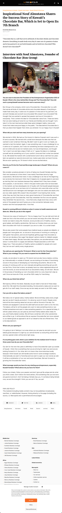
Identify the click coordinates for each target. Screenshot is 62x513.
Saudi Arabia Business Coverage (13, 453)
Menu (4, 3)
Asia (33, 448)
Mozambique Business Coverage (13, 482)
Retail (31, 408)
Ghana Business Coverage (11, 467)
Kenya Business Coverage (11, 472)
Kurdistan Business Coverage (12, 445)
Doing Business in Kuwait (10, 10)
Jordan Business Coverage (11, 443)
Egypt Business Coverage (11, 462)
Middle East (6, 438)
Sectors (38, 408)
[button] (42, 487)
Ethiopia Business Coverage (11, 465)
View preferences (31, 509)
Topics (52, 408)
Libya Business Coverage (11, 475)
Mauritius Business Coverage (12, 477)
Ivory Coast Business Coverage (12, 470)
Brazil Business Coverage (40, 440)
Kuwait (25, 408)
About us (35, 469)
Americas (34, 438)
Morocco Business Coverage (11, 479)
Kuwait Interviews (23, 10)
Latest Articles (36, 457)
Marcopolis (35, 467)
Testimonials (36, 472)
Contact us (36, 482)
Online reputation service (40, 477)
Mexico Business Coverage (40, 443)
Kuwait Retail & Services (37, 10)
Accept (31, 500)
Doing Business (8, 408)
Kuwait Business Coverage (11, 448)
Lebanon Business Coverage (11, 450)
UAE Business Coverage (10, 455)
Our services (36, 474)
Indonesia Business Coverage (41, 450)
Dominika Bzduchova (9, 30)
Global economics (37, 462)
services (45, 408)
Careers (35, 479)
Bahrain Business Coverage (11, 440)
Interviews (17, 408)
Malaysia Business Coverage (40, 453)
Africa (4, 460)
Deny (31, 505)
